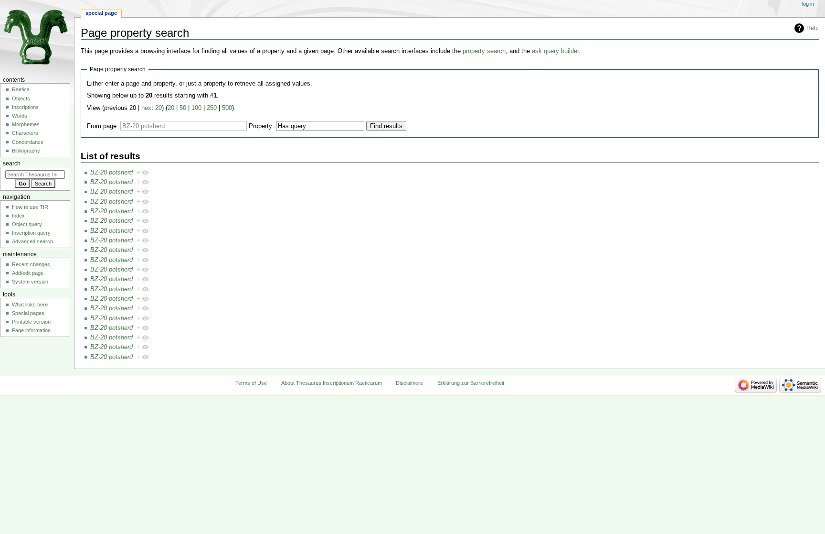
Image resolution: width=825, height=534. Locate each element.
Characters (25, 133)
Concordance (27, 142)
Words (19, 116)
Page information (31, 330)
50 (183, 108)
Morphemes (26, 124)
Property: (261, 126)
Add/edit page (27, 273)
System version (30, 281)
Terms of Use (251, 383)
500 (227, 108)
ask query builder (555, 51)
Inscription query (31, 233)
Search (12, 163)
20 (171, 108)
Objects (21, 98)
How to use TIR (30, 207)
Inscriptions (25, 107)
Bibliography (26, 150)
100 (196, 108)
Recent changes (31, 264)
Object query (27, 224)
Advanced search (32, 241)
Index (18, 215)
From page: (102, 126)
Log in (808, 4)
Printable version (31, 322)
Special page (101, 13)
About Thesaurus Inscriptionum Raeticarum (331, 383)
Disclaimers (409, 383)
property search (484, 51)
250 (212, 108)
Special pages (28, 313)
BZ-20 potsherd (111, 172)
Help (812, 28)
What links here (30, 304)
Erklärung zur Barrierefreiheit (470, 383)
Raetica (21, 89)
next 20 (151, 108)
